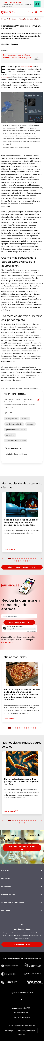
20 (29, 561)
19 (27, 561)
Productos (6, 886)
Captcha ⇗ (31, 631)
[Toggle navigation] (41, 12)
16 (20, 561)
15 (18, 561)
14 (16, 561)
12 (35, 558)
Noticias (5, 870)
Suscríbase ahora (22, 944)
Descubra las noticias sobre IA (22, 847)
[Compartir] (32, 12)
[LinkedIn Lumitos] (22, 999)
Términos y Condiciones (26, 1030)
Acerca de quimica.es (22, 1017)
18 (25, 561)
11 (33, 558)
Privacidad (22, 1034)
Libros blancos (8, 894)
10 (31, 558)
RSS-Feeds (5, 910)
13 (14, 561)
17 (23, 561)
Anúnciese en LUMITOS (21, 1008)
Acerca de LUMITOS (21, 1012)
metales (4, 77)
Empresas (5, 878)
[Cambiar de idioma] (36, 12)
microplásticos (26, 66)
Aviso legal (9, 1030)
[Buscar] (28, 12)
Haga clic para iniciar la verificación (22, 629)
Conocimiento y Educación (13, 902)
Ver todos (6, 643)
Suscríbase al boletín (19, 622)
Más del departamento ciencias (22, 567)
